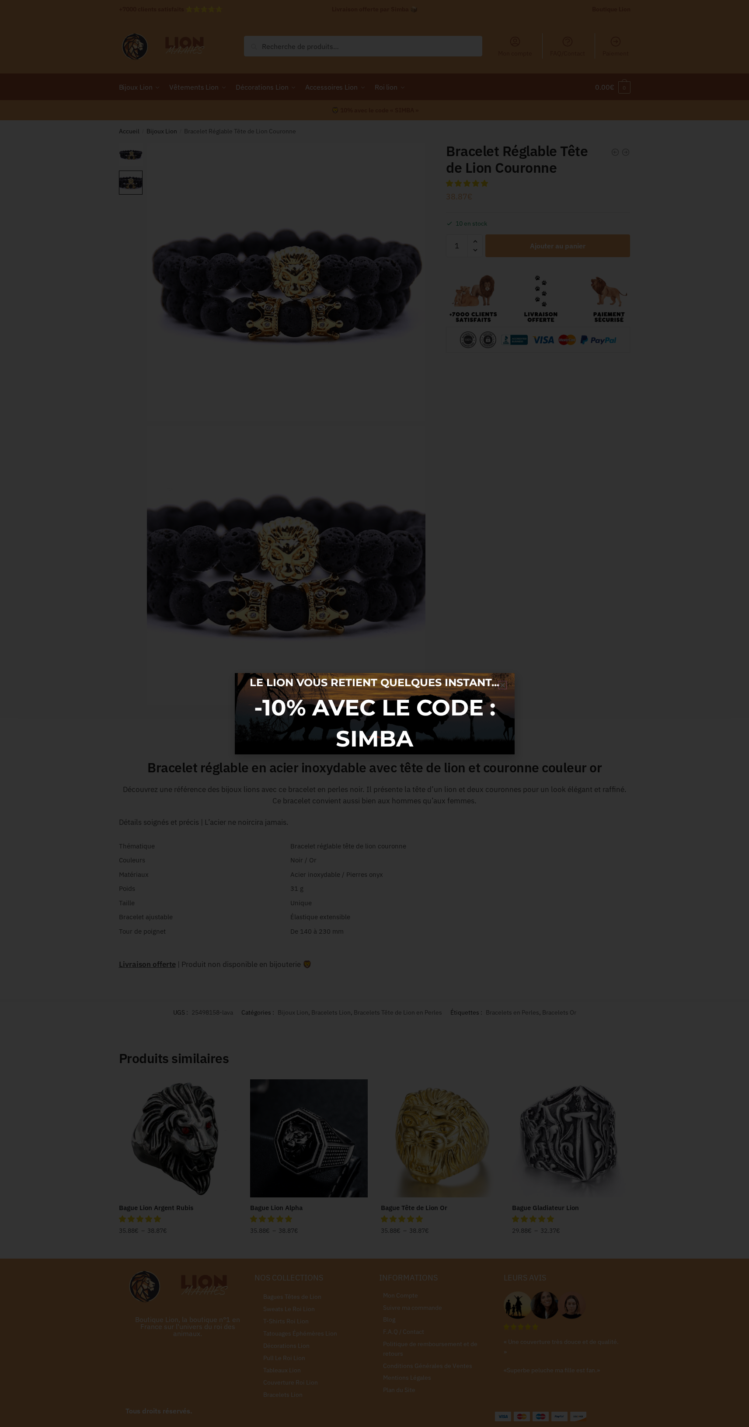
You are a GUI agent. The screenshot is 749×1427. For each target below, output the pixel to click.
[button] (502, 685)
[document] (374, 713)
